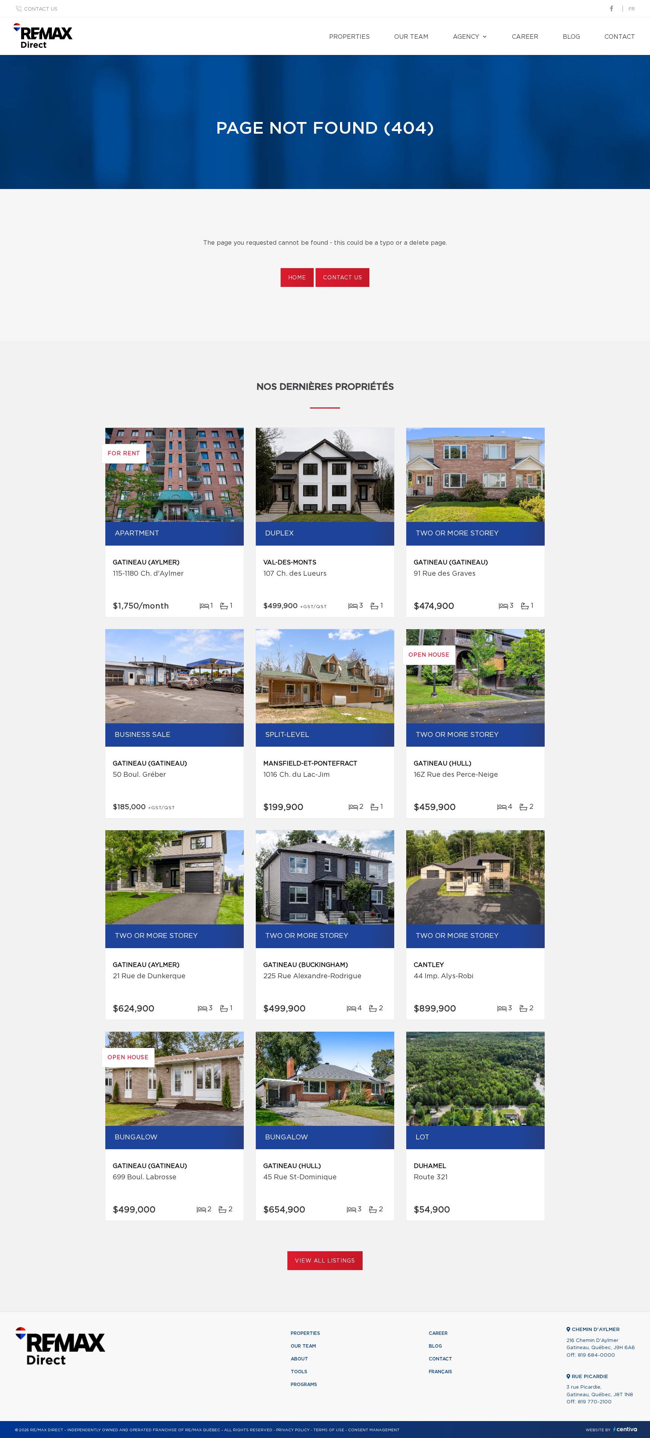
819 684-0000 (596, 1355)
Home (297, 278)
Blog (571, 37)
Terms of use (328, 1430)
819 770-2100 (595, 1402)
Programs (304, 1384)
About (299, 1359)
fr (632, 9)
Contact (619, 37)
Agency (466, 37)
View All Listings (325, 1261)
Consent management (373, 1430)
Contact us (41, 9)
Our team (411, 37)
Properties (349, 37)
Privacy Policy (293, 1430)
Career (525, 37)
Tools (299, 1371)
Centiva (625, 1429)
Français (440, 1371)
